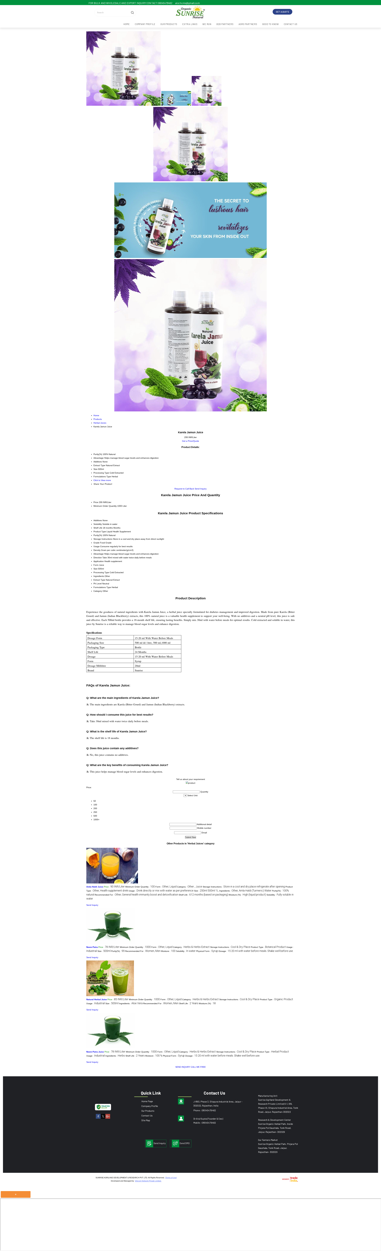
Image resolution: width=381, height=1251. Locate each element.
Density (96, 550)
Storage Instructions (102, 539)
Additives (97, 520)
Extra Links (189, 24)
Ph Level (97, 583)
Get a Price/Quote (190, 441)
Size (95, 569)
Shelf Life (97, 528)
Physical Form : (207, 951)
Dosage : (256, 951)
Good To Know (270, 24)
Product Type (99, 531)
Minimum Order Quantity (105, 506)
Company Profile (145, 24)
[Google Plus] (107, 1118)
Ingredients (98, 576)
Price (95, 502)
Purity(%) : (118, 951)
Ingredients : (245, 891)
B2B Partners (225, 24)
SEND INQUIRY (182, 1067)
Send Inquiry (201, 489)
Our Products (168, 24)
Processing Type (101, 572)
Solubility (97, 524)
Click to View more (102, 480)
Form (96, 565)
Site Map (145, 1120)
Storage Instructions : (244, 887)
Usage (96, 546)
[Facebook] (98, 1118)
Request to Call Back (184, 489)
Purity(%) (97, 535)
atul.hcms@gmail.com (187, 2)
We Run (206, 24)
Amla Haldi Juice (94, 887)
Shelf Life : (203, 895)
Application (98, 561)
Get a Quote (282, 11)
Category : (189, 887)
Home (126, 24)
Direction (97, 557)
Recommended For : (136, 895)
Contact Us (291, 24)
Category (97, 591)
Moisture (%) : (247, 895)
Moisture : (168, 951)
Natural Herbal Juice (96, 999)
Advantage (98, 554)
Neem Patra (92, 947)
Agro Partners (248, 24)
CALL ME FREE (198, 1067)
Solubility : (186, 951)
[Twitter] (103, 1118)
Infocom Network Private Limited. (148, 1181)
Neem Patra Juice (95, 1052)
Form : (166, 887)
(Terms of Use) (171, 1178)
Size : (206, 891)
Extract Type (99, 580)
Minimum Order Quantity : (140, 887)
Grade (96, 542)
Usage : (161, 891)
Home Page (147, 1101)
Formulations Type (102, 587)
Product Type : (268, 947)
